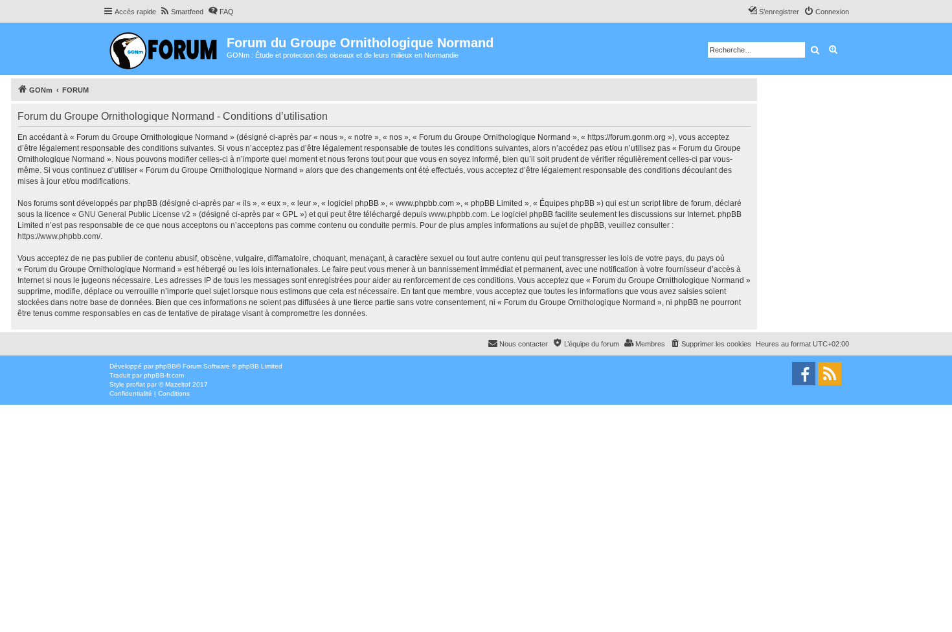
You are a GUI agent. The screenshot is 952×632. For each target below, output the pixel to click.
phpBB (165, 366)
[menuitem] (181, 11)
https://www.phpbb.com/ (58, 236)
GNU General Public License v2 (134, 214)
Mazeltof (177, 384)
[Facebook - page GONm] (803, 373)
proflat (135, 384)
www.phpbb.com (458, 214)
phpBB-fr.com (164, 375)
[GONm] (165, 49)
